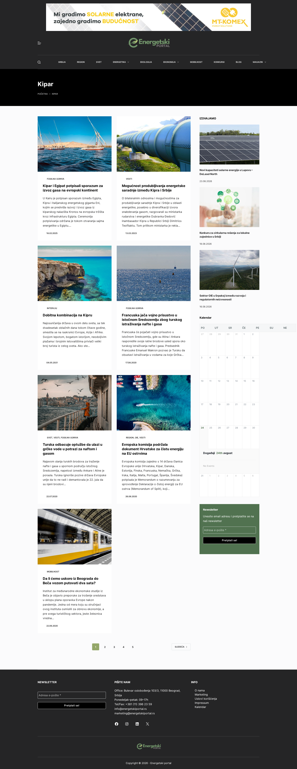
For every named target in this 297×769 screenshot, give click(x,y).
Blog (238, 62)
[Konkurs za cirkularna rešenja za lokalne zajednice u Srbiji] (229, 207)
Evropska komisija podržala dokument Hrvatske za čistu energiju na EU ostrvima (152, 449)
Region (81, 62)
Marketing (201, 694)
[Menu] (39, 43)
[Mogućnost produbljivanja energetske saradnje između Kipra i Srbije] (154, 144)
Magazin (258, 62)
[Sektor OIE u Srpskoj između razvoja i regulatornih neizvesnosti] (229, 270)
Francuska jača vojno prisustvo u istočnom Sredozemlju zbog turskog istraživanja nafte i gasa (152, 319)
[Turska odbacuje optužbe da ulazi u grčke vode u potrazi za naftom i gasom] (75, 403)
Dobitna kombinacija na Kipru (67, 315)
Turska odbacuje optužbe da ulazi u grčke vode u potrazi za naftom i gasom (72, 449)
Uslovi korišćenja (206, 698)
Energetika (119, 62)
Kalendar (200, 707)
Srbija (62, 62)
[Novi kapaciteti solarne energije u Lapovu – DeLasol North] (229, 144)
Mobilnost (196, 62)
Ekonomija (169, 62)
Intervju (52, 308)
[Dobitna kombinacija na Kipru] (75, 273)
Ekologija (146, 62)
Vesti (129, 179)
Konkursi (219, 62)
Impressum (202, 702)
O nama (200, 690)
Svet (99, 62)
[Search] (39, 62)
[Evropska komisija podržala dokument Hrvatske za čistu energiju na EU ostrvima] (154, 403)
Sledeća (179, 646)
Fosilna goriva (55, 179)
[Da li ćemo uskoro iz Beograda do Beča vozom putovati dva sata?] (75, 536)
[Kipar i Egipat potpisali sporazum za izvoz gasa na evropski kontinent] (75, 144)
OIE (136, 437)
